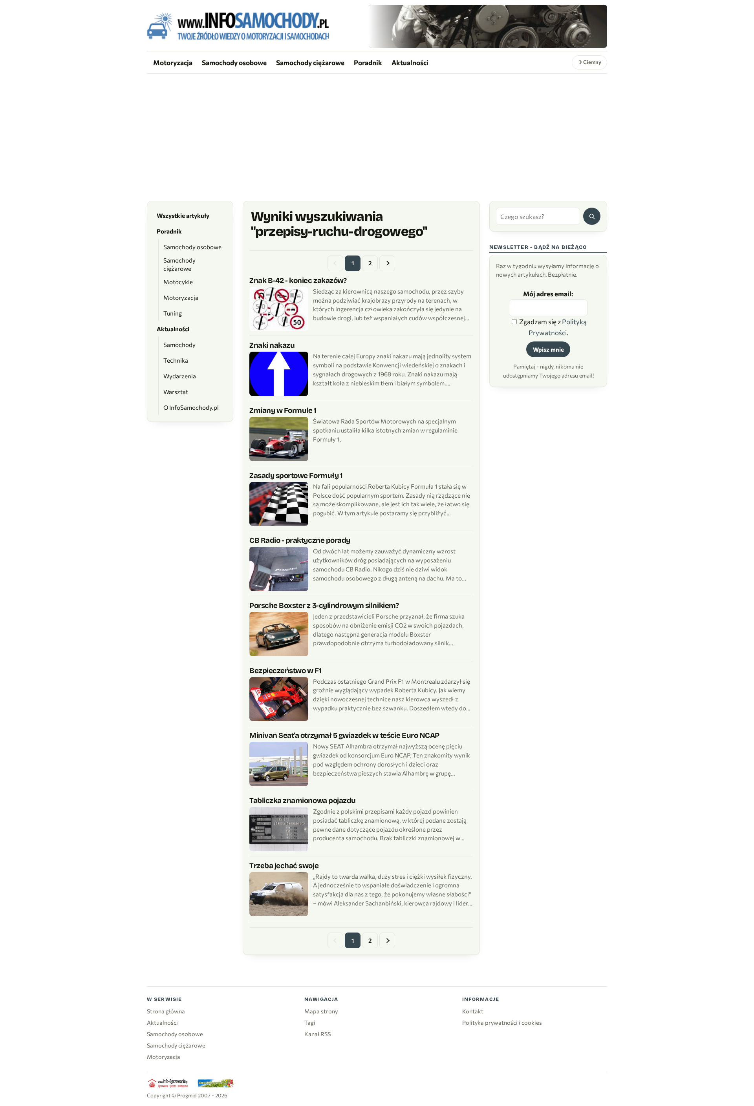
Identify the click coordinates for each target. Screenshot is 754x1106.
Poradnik (368, 62)
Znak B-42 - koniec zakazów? (297, 280)
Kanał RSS (317, 1033)
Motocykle (178, 281)
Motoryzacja (172, 62)
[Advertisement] (377, 133)
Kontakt (472, 1011)
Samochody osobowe (234, 62)
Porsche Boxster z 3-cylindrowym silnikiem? (324, 605)
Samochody (179, 344)
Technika (175, 360)
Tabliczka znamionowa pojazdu (302, 800)
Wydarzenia (179, 376)
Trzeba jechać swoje (283, 865)
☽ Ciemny (589, 62)
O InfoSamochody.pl (191, 407)
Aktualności (410, 62)
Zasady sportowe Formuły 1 (295, 475)
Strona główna (166, 1011)
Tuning (172, 313)
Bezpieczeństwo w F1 (285, 670)
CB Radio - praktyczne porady (299, 540)
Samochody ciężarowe (310, 62)
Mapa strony (321, 1011)
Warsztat (175, 391)
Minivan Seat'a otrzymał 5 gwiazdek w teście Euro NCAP (344, 735)
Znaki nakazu (272, 345)
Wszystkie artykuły (183, 215)
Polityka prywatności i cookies (502, 1022)
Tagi (309, 1022)
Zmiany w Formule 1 (282, 410)
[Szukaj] (591, 216)
